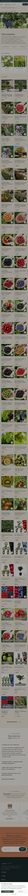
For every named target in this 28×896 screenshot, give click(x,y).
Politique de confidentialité (16, 888)
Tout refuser (20, 891)
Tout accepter (7, 891)
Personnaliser (14, 894)
